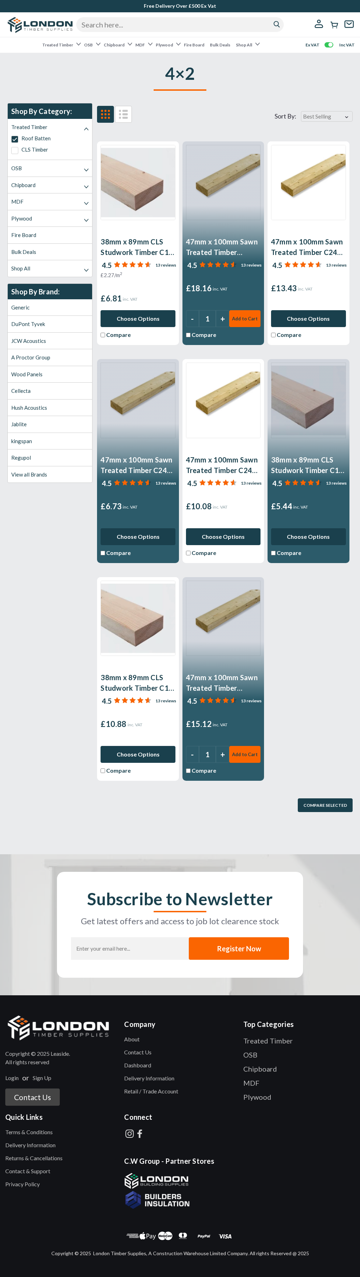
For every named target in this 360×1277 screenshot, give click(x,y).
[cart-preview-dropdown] (334, 25)
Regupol (21, 457)
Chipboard (114, 44)
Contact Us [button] (32, 1097)
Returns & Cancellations (34, 1158)
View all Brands (29, 474)
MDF (140, 44)
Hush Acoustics (29, 407)
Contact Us (138, 1052)
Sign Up (42, 1077)
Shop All (244, 44)
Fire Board (194, 44)
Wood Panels (27, 374)
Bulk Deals (220, 44)
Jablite (19, 424)
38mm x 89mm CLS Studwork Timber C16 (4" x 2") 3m (137, 247)
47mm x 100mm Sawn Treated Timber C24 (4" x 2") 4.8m (307, 247)
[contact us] (349, 28)
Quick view (223, 211)
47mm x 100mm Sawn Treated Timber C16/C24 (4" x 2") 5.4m (222, 683)
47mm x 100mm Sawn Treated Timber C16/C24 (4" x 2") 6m (222, 247)
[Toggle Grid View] (105, 114)
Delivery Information (149, 1078)
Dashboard (137, 1065)
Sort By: (285, 116)
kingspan (21, 441)
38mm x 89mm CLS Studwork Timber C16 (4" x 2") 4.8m (137, 683)
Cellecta (21, 391)
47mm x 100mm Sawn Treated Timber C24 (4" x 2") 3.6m (222, 465)
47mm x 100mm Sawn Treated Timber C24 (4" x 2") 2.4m (136, 465)
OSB (89, 44)
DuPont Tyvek (28, 324)
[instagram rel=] (129, 1133)
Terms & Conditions (29, 1132)
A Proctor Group (30, 357)
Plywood (165, 44)
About (132, 1039)
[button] (61, 1027)
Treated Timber (58, 44)
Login (12, 1077)
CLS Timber (34, 149)
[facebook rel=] (139, 1133)
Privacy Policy (22, 1184)
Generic (20, 307)
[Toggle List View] (123, 114)
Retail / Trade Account (151, 1091)
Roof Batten (35, 138)
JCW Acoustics (28, 341)
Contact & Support (27, 1171)
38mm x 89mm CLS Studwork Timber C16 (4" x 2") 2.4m (307, 465)
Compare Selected (325, 805)
